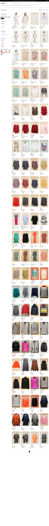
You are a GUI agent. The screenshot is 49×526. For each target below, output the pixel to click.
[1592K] (25, 437)
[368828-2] (44, 146)
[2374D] (44, 437)
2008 (12, 429)
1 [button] (29, 451)
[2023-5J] (25, 273)
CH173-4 (22, 83)
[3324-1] (44, 419)
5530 (21, 338)
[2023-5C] (44, 255)
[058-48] (44, 182)
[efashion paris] (3, 3)
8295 (12, 356)
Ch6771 (22, 47)
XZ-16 (21, 156)
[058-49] (25, 182)
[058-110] (16, 164)
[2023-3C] (44, 237)
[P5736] (16, 146)
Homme (5, 5)
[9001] (16, 310)
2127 (12, 247)
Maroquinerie (20, 5)
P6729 (40, 138)
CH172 (31, 101)
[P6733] (16, 36)
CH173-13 (13, 83)
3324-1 (40, 429)
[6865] (34, 364)
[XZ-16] (25, 146)
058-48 (40, 192)
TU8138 (13, 28)
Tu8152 (40, 47)
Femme (2, 5)
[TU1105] (44, 109)
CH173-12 (22, 101)
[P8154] (34, 36)
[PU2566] (44, 91)
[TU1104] (16, 127)
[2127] (16, 237)
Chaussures (15, 5)
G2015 (22, 302)
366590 (31, 411)
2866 (12, 338)
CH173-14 (22, 65)
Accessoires (24, 5)
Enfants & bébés (8, 5)
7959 (31, 393)
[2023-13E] (25, 255)
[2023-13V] (34, 255)
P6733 (12, 47)
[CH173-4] (25, 73)
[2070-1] (25, 310)
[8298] (34, 346)
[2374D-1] (34, 437)
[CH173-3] (16, 91)
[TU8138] (16, 18)
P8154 (31, 47)
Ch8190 (31, 28)
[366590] (34, 401)
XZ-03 (12, 393)
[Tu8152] (44, 36)
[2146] (34, 237)
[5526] (44, 328)
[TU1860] (16, 109)
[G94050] (34, 291)
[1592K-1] (16, 437)
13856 (31, 338)
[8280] (25, 419)
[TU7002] (34, 109)
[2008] (16, 419)
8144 (31, 429)
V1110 (31, 138)
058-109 (22, 174)
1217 (30, 229)
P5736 (12, 156)
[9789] (44, 273)
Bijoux (13, 5)
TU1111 (22, 138)
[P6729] (44, 127)
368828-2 (41, 156)
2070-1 (22, 320)
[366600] (25, 401)
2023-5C (41, 265)
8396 (40, 411)
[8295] (16, 346)
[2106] (25, 237)
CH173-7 (40, 83)
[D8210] (25, 18)
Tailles (2, 28)
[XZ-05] (44, 364)
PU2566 (40, 101)
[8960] (16, 401)
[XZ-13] (34, 146)
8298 (31, 356)
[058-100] (16, 182)
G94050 (31, 302)
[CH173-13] (16, 73)
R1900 (12, 65)
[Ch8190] (34, 18)
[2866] (16, 328)
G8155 (12, 302)
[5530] (25, 328)
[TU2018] (25, 109)
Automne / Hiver (4, 34)
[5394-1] (44, 291)
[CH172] (34, 91)
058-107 (41, 174)
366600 (22, 411)
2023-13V (31, 265)
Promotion (31, 5)
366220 (40, 393)
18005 (22, 393)
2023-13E (22, 265)
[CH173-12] (25, 91)
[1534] (44, 346)
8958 (21, 356)
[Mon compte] (47, 3)
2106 (21, 247)
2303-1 (40, 320)
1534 (40, 356)
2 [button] (30, 451)
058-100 (13, 192)
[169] (34, 310)
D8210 (22, 28)
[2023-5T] (16, 273)
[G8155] (16, 291)
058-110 (13, 174)
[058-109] (25, 164)
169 (30, 320)
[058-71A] (25, 200)
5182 (40, 229)
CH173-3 (13, 101)
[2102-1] (34, 273)
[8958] (25, 346)
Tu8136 (40, 28)
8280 (21, 429)
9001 (12, 320)
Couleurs (3, 25)
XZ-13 (31, 156)
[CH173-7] (44, 73)
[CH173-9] (34, 73)
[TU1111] (25, 127)
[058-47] (34, 164)
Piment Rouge (13, 46)
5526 (40, 338)
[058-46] (44, 200)
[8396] (44, 401)
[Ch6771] (25, 36)
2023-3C (41, 247)
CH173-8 (31, 65)
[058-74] (34, 200)
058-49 (22, 192)
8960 (12, 411)
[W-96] (16, 364)
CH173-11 (41, 65)
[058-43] (16, 200)
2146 (30, 247)
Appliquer (2, 18)
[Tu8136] (44, 18)
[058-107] (44, 164)
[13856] (34, 328)
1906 (12, 229)
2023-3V (13, 265)
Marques (28, 5)
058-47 (31, 174)
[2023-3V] (16, 255)
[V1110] (34, 127)
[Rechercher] (40, 3)
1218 (21, 229)
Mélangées (3, 26)
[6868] (25, 364)
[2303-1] (44, 310)
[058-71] (34, 182)
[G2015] (25, 291)
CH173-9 (31, 83)
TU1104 (12, 138)
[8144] (34, 419)
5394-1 (40, 302)
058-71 (31, 192)
